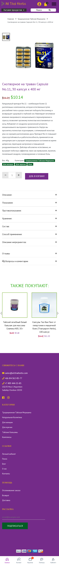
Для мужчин (21, 164)
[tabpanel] (35, 55)
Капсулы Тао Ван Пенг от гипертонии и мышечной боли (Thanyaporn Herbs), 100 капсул (44, 327)
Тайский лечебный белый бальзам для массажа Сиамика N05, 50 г (15, 325)
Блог (4, 464)
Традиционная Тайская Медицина (32, 19)
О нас (4, 469)
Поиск (39, 10)
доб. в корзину (37, 176)
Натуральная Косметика (12, 417)
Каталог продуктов (13, 10)
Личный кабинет (9, 454)
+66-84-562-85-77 (13, 378)
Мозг (30, 164)
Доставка (6, 500)
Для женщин (8, 164)
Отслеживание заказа (11, 490)
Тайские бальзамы (10, 432)
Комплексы (6, 437)
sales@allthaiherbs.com (16, 373)
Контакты (6, 473)
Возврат (5, 495)
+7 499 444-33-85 (12, 383)
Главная (10, 19)
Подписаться (15, 525)
